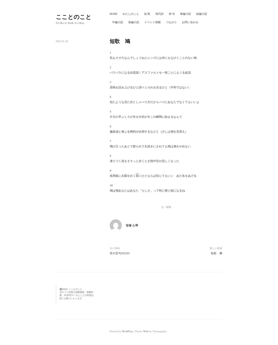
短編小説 (201, 14)
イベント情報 (152, 22)
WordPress (127, 331)
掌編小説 (185, 14)
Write (146, 331)
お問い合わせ (190, 22)
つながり (171, 22)
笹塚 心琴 (132, 225)
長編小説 (133, 22)
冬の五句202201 (120, 253)
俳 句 (172, 14)
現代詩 (159, 14)
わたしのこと (131, 14)
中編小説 (117, 22)
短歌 (168, 207)
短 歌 (147, 14)
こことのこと (74, 16)
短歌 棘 (216, 253)
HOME (113, 14)
